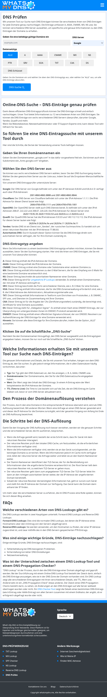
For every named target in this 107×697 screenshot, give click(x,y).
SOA (41, 62)
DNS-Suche (15, 87)
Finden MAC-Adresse (70, 660)
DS (87, 62)
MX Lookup (11, 656)
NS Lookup (11, 665)
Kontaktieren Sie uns (37, 686)
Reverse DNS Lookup (16, 670)
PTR (10, 62)
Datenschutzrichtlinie (69, 686)
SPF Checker (12, 660)
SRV (25, 62)
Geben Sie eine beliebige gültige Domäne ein (26, 36)
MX (74, 55)
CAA (72, 62)
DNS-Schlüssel (15, 70)
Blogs (53, 686)
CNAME (58, 55)
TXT (56, 62)
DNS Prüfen (12, 675)
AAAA (40, 55)
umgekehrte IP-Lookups (43, 279)
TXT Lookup (11, 651)
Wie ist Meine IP (68, 656)
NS (89, 55)
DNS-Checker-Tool (46, 589)
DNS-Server (78, 37)
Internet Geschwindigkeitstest (75, 651)
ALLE (10, 55)
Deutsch (63, 616)
